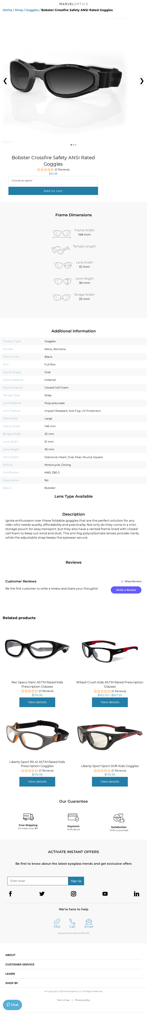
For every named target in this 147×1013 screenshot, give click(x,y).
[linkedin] (136, 894)
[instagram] (73, 894)
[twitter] (42, 894)
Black (48, 356)
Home (7, 10)
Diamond (50, 457)
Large (48, 418)
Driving (66, 465)
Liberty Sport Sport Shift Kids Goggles (110, 766)
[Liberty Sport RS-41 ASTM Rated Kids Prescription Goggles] (37, 719)
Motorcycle (52, 465)
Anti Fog (74, 410)
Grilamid (50, 380)
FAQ (57, 926)
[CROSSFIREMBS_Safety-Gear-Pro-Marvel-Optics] (73, 80)
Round (87, 457)
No (46, 480)
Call (72, 926)
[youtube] (105, 894)
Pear (78, 457)
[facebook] (10, 894)
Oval (47, 372)
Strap (48, 395)
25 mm (49, 434)
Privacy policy (82, 1000)
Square (98, 457)
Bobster (50, 488)
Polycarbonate (54, 403)
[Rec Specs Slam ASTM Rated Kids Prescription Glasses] (37, 640)
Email (88, 926)
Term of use (63, 1000)
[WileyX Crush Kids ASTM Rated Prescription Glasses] (109, 633)
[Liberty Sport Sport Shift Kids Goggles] (109, 725)
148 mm (50, 426)
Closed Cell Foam (56, 387)
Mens (48, 349)
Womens (59, 349)
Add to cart (53, 191)
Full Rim (50, 364)
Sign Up (76, 881)
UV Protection (91, 410)
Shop (19, 10)
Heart (62, 457)
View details (37, 702)
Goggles (32, 10)
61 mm (49, 441)
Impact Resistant (56, 410)
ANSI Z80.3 (52, 472)
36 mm (49, 449)
